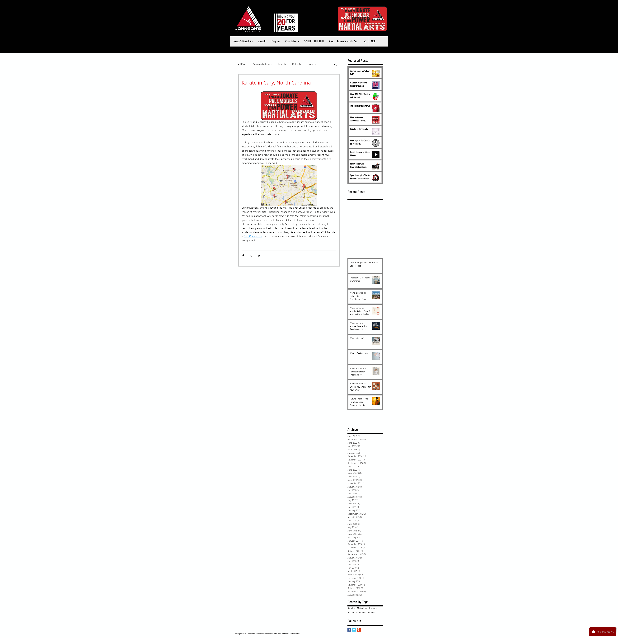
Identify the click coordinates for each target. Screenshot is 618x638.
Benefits (282, 64)
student (371, 612)
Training (373, 608)
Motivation (297, 64)
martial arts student (356, 612)
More (311, 64)
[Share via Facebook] (243, 255)
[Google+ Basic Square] (359, 630)
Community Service (262, 64)
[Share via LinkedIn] (258, 255)
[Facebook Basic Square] (349, 630)
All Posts (242, 64)
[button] (262, 41)
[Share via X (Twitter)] (251, 255)
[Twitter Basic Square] (354, 630)
